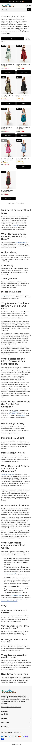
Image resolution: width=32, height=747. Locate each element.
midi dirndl (12, 414)
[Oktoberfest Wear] (7, 5)
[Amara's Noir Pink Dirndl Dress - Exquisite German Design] (8, 148)
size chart (15, 225)
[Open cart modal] (26, 5)
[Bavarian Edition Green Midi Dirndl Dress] (8, 54)
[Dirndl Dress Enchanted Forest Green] (8, 117)
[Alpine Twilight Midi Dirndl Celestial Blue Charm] (23, 148)
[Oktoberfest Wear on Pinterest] (4, 714)
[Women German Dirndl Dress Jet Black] (23, 85)
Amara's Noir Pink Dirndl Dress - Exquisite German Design (7, 160)
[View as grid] (26, 38)
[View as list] (29, 38)
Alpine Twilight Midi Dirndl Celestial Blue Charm (22, 159)
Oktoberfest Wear (21, 242)
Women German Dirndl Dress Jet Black (23, 96)
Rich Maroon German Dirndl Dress (23, 65)
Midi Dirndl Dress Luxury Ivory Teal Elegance (23, 128)
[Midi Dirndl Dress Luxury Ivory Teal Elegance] (23, 117)
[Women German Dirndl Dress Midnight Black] (8, 85)
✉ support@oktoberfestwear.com (11, 707)
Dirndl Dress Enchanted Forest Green (6, 128)
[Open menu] (29, 5)
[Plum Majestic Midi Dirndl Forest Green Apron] (8, 180)
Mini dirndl (15, 412)
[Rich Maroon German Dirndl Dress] (23, 54)
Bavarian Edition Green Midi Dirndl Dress (7, 65)
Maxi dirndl (22, 415)
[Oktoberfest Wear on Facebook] (2, 714)
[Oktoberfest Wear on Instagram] (7, 714)
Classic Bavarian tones (7, 474)
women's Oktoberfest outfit (9, 601)
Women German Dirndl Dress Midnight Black (8, 96)
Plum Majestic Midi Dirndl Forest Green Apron (7, 191)
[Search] (29, 9)
